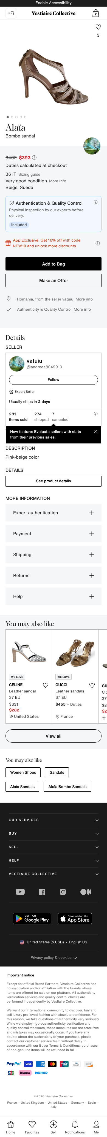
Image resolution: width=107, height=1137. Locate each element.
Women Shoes (23, 772)
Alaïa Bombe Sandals (67, 787)
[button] (96, 13)
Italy (53, 1107)
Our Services (24, 820)
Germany (77, 1103)
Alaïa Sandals (22, 787)
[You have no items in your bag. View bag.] (96, 13)
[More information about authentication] (95, 202)
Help (18, 596)
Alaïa (15, 128)
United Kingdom (32, 1103)
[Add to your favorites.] (45, 685)
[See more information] (98, 243)
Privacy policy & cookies (51, 957)
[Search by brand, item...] (11, 13)
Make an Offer (53, 280)
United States (57, 1103)
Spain (92, 1103)
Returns (21, 575)
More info (57, 181)
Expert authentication (35, 512)
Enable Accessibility (53, 3)
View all (53, 736)
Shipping (22, 554)
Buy (13, 833)
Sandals (57, 772)
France (12, 1103)
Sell (14, 847)
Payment (22, 533)
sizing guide (29, 174)
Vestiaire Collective (33, 874)
